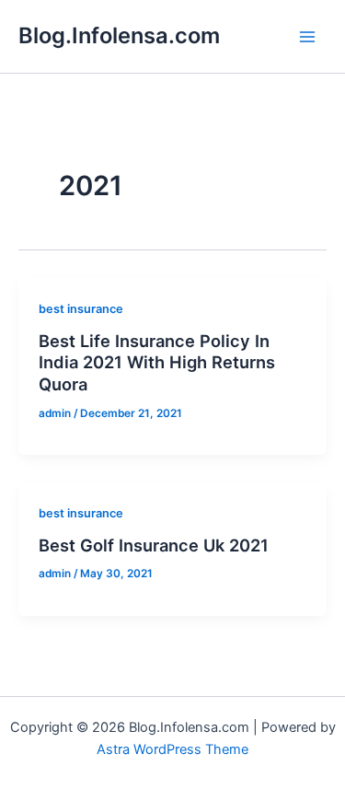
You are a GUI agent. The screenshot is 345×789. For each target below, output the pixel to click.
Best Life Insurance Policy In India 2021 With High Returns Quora (157, 362)
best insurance (81, 309)
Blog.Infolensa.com (119, 35)
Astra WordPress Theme (172, 749)
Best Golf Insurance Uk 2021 (154, 545)
